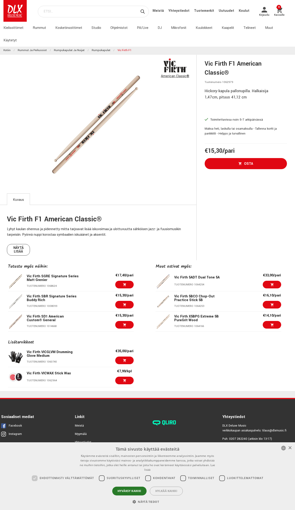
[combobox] (283, 448)
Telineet (249, 27)
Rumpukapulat (101, 50)
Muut (269, 27)
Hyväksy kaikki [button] (129, 491)
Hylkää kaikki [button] (166, 491)
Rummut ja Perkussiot (32, 50)
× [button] (290, 448)
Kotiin (7, 50)
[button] (147, 501)
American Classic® (175, 76)
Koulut (244, 10)
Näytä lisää (18, 249)
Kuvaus (18, 199)
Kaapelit (228, 27)
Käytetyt (10, 40)
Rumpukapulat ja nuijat (69, 50)
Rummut (39, 27)
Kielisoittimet (13, 27)
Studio (96, 27)
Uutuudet (227, 10)
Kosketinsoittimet (68, 27)
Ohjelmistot (119, 27)
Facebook (15, 426)
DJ (160, 27)
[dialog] (147, 476)
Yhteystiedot (179, 10)
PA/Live (142, 27)
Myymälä (81, 434)
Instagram (15, 434)
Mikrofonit (178, 27)
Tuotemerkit (204, 10)
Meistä (159, 10)
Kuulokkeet (204, 27)
